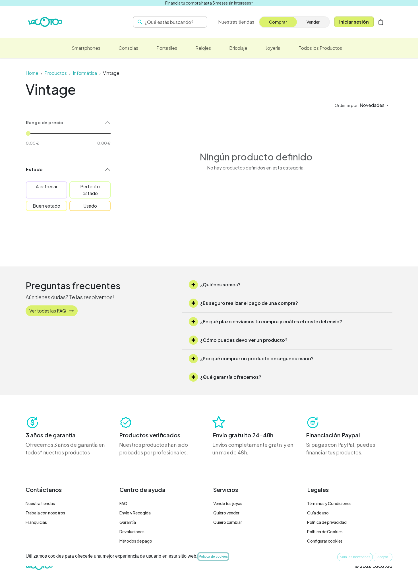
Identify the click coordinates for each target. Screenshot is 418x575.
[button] (361, 105)
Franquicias (36, 522)
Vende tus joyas (227, 503)
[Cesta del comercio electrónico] (381, 22)
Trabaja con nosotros (45, 512)
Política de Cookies (325, 531)
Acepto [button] (382, 557)
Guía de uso (318, 512)
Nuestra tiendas (40, 503)
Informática (85, 73)
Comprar (278, 21)
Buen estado (46, 206)
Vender (313, 21)
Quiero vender (226, 512)
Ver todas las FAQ (48, 311)
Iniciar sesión (354, 22)
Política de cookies (213, 557)
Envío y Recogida (135, 512)
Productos (55, 73)
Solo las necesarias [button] (355, 557)
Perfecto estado (90, 189)
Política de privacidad (327, 522)
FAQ (123, 503)
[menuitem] (86, 48)
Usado (90, 206)
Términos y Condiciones (329, 503)
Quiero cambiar (227, 522)
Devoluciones (131, 531)
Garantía (127, 522)
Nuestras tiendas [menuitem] (236, 22)
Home (32, 73)
